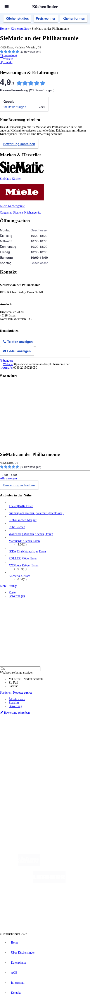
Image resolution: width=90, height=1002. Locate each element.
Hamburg (38, 731)
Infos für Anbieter (20, 786)
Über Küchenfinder (21, 768)
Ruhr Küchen (17, 527)
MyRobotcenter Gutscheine (54, 742)
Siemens (69, 735)
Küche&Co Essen (19, 576)
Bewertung (15, 706)
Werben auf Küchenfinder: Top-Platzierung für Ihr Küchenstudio (49, 790)
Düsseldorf (21, 735)
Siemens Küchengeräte (27, 212)
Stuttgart (50, 735)
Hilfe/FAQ (15, 771)
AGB (14, 972)
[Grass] (65, 864)
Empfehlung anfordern (23, 728)
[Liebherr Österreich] (49, 882)
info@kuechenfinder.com (15, 812)
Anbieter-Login (21, 797)
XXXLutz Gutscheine (51, 738)
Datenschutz (18, 962)
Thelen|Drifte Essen (21, 506)
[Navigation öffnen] (6, 6)
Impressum (17, 982)
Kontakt (16, 992)
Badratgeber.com (19, 775)
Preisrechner (45, 18)
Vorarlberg (60, 731)
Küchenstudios (17, 18)
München (49, 731)
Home (3, 28)
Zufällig (14, 702)
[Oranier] (36, 899)
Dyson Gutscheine (73, 738)
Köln (42, 735)
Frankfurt (33, 735)
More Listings (8, 586)
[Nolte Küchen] (71, 899)
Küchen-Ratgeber (19, 764)
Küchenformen (73, 18)
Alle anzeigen (8, 478)
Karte (12, 592)
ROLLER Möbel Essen (23, 558)
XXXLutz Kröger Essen (23, 565)
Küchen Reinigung (20, 761)
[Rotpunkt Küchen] (28, 917)
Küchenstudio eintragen (23, 793)
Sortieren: (16, 692)
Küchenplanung (18, 757)
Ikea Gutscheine (30, 738)
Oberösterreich (75, 731)
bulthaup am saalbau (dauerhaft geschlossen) (36, 513)
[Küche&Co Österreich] (61, 917)
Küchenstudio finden (21, 724)
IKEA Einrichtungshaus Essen (27, 551)
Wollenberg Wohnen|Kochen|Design (31, 534)
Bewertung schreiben (19, 144)
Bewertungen (17, 596)
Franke (59, 735)
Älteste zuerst (17, 699)
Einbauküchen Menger (22, 520)
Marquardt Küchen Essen (24, 541)
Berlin (29, 731)
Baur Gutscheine (30, 742)
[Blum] (29, 864)
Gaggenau (6, 212)
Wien (11, 735)
